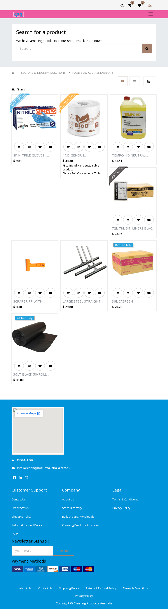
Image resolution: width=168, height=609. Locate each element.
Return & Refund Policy (27, 525)
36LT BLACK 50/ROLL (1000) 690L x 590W (30, 374)
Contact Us (19, 499)
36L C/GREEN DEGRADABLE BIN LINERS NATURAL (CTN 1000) (132, 301)
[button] (149, 81)
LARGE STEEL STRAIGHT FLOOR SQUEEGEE (82, 301)
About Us (68, 499)
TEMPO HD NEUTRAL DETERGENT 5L (128, 155)
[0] (129, 5)
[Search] (147, 48)
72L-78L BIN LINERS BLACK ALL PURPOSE (133, 228)
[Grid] (123, 81)
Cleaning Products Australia (80, 525)
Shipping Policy (22, 517)
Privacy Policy (121, 508)
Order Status (20, 508)
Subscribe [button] (63, 551)
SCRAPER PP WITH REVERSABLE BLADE (28, 301)
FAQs (15, 534)
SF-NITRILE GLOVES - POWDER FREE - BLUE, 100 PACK (34, 155)
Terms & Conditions (125, 499)
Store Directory (72, 508)
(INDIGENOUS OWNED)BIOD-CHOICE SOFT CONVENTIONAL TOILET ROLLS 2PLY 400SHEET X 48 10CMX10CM (80, 155)
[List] (135, 81)
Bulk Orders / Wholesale (78, 517)
